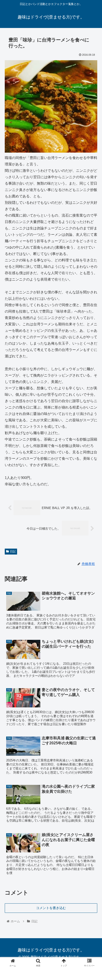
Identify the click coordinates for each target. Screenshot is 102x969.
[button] (92, 608)
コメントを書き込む (51, 908)
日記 (13, 551)
